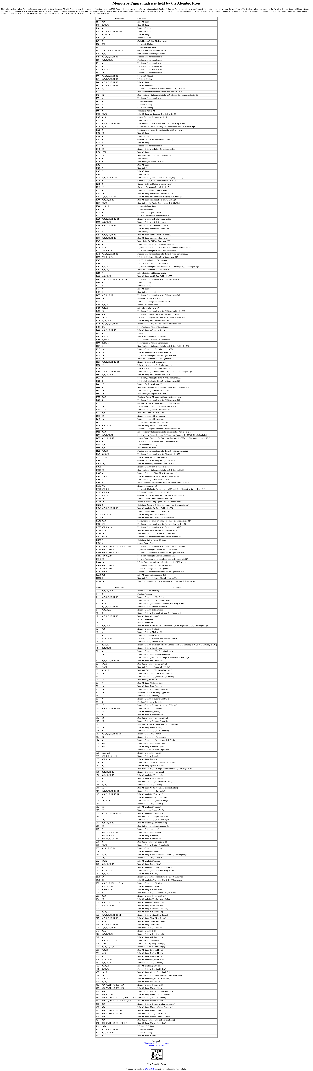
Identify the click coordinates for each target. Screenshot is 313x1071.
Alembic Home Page (156, 1045)
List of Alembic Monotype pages (156, 1043)
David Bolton (150, 1069)
